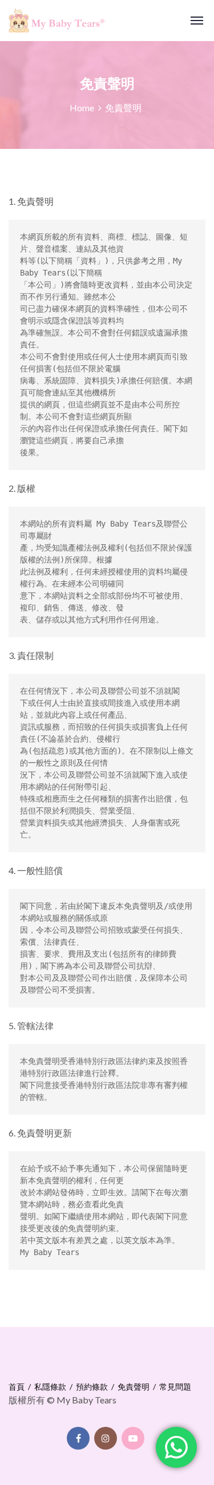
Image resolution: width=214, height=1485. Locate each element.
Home (82, 107)
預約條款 (92, 1386)
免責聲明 (134, 1386)
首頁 (17, 1386)
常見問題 (175, 1386)
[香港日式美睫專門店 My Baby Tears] (50, 20)
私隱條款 (50, 1386)
